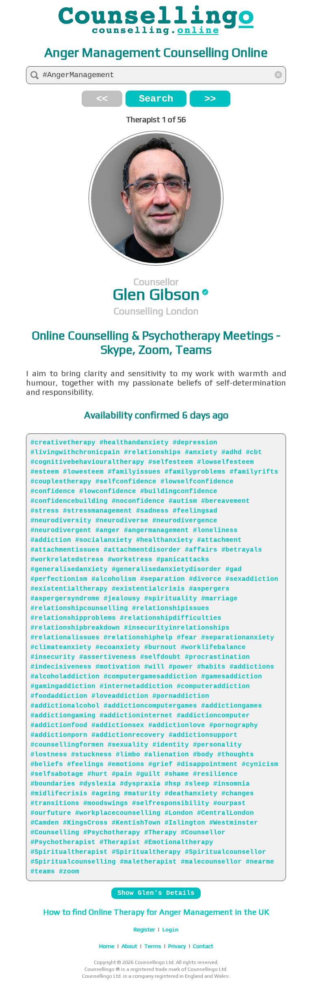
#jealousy (122, 598)
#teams (42, 871)
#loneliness (215, 530)
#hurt (97, 774)
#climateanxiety (60, 647)
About (129, 946)
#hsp (173, 784)
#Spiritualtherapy (146, 852)
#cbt (254, 452)
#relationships (152, 452)
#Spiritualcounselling (73, 862)
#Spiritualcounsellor (225, 852)
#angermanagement (156, 530)
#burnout (160, 647)
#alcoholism (113, 579)
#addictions (252, 667)
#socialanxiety (103, 540)
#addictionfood (58, 725)
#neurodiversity (60, 520)
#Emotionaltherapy (178, 842)
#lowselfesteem (225, 462)
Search (156, 98)
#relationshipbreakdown (75, 628)
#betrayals (241, 550)
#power (181, 667)
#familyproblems (195, 472)
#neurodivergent (60, 530)
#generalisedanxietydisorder (166, 569)
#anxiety (201, 452)
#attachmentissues (65, 550)
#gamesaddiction (231, 676)
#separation (162, 579)
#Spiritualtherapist (69, 852)
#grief (160, 764)
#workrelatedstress (67, 559)
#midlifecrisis (58, 793)
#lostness (48, 754)
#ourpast (229, 803)
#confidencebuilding (69, 501)
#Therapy (160, 832)
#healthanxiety (164, 540)
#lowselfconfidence (197, 481)
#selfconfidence (125, 481)
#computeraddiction (213, 686)
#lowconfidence (107, 491)
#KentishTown (136, 823)
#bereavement (225, 501)
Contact (203, 946)
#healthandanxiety (134, 442)
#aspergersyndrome (65, 598)
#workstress (130, 559)
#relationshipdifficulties (170, 618)
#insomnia (231, 784)
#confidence (52, 491)
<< (102, 98)
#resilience (215, 774)
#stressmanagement (97, 511)
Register (144, 929)
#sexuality (128, 745)
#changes (237, 793)
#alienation (166, 754)
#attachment (219, 540)
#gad (233, 569)
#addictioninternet (136, 715)
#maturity (142, 793)
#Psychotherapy (111, 832)
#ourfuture (50, 813)
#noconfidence (138, 501)
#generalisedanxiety (69, 569)
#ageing (105, 793)
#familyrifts (254, 472)
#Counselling (54, 832)
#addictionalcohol (65, 706)
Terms (152, 946)
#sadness (152, 511)
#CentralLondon (225, 813)
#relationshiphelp (138, 637)
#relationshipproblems (73, 618)
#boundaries (52, 784)
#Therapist (120, 842)
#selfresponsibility (170, 803)
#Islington (185, 823)
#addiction (50, 540)
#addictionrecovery (128, 735)
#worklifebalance (213, 647)
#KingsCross (85, 823)
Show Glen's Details (156, 893)
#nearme (260, 862)
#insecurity (52, 657)
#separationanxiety (237, 637)
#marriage (219, 598)
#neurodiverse (121, 520)
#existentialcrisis (148, 589)
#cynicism (260, 764)
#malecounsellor (211, 862)
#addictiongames (231, 706)
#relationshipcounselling (79, 608)
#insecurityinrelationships (177, 628)
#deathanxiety (191, 793)
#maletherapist (148, 862)
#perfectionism (58, 579)
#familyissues (134, 472)
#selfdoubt (160, 657)
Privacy (177, 946)
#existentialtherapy (69, 589)
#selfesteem (170, 462)
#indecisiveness (60, 667)
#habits (211, 667)
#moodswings (105, 803)
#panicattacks (182, 559)
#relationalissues (65, 637)
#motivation (117, 667)
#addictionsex (117, 725)
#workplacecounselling (117, 813)
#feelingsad (195, 511)
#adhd (231, 452)
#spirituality (170, 598)
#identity (170, 745)
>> (210, 98)
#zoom (69, 871)
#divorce (205, 579)
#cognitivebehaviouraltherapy (87, 462)
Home (107, 946)
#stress (44, 511)
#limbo (128, 754)
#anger (107, 530)
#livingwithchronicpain (75, 452)
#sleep (197, 784)
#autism (183, 501)
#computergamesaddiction (150, 676)
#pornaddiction (180, 696)
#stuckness (91, 754)
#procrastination (217, 657)
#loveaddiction (119, 696)
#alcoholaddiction (65, 676)
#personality (217, 745)
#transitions (54, 803)
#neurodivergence (184, 520)
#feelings (85, 764)
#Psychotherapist (62, 842)
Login (170, 930)
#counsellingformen (67, 745)
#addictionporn (58, 735)
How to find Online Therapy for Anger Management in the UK (156, 911)
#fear (187, 637)
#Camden (44, 823)
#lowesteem (83, 472)
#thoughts (235, 754)
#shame (177, 774)
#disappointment (207, 764)
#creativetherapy (62, 442)
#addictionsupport (203, 735)
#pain (122, 774)
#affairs (201, 550)
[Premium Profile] (205, 292)
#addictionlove (176, 725)
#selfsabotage (56, 774)
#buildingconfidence (178, 491)
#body (203, 754)
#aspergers (209, 589)
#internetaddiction (136, 686)
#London (179, 813)
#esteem (44, 472)
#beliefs (46, 764)
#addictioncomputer (213, 715)
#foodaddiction (58, 696)
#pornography (233, 725)
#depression (195, 442)
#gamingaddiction (62, 686)
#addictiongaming (62, 715)
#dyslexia (97, 784)
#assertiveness (107, 657)
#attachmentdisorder (142, 550)
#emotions (126, 764)
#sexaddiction (251, 579)
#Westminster (233, 823)
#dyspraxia (140, 784)
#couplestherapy (60, 481)
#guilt (148, 774)
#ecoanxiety (117, 647)
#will (154, 667)
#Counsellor (203, 832)
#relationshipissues (170, 608)
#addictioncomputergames (150, 706)
